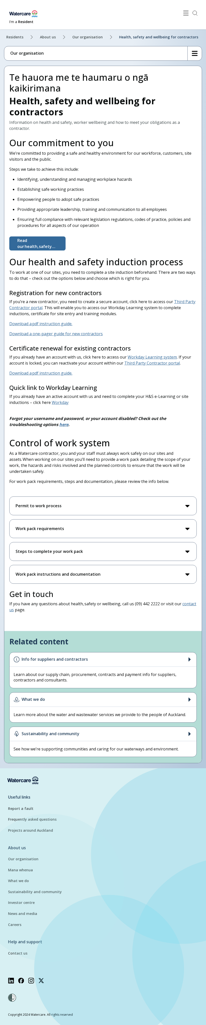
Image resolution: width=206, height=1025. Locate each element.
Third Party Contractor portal (152, 363)
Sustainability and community (35, 891)
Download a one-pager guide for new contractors (56, 333)
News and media (22, 913)
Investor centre (21, 902)
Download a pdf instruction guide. (40, 323)
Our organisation (87, 37)
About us (48, 37)
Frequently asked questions (32, 819)
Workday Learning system (152, 357)
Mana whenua (20, 870)
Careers (14, 924)
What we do (18, 880)
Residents (14, 37)
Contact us (17, 953)
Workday (60, 402)
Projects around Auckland (30, 830)
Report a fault (20, 808)
